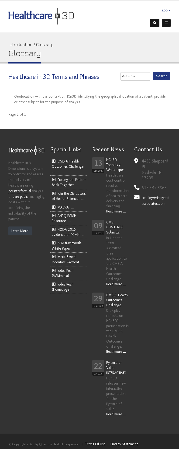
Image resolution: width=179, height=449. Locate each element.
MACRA (63, 207)
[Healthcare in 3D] (41, 16)
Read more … (116, 211)
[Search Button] (154, 23)
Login (166, 10)
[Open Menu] (166, 23)
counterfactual (19, 191)
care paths (20, 196)
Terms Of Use (95, 444)
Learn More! (20, 231)
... (53, 172)
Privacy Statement (124, 444)
